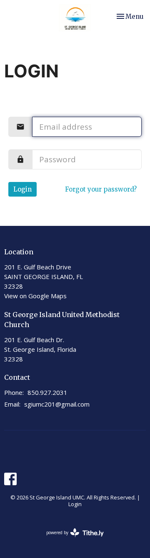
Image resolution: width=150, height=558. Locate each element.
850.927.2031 (48, 392)
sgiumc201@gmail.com (57, 404)
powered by (70, 540)
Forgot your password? (101, 189)
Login (22, 189)
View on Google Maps (35, 296)
